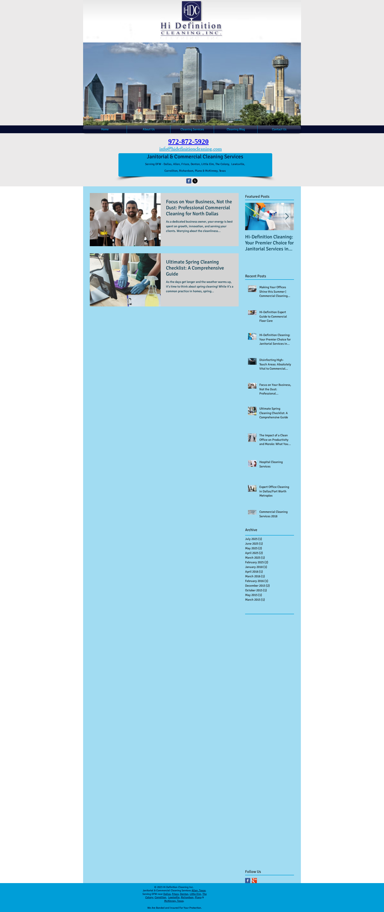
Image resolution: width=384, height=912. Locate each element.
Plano (198, 897)
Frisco (175, 894)
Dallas (167, 894)
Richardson (187, 897)
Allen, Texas (199, 890)
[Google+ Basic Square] (254, 880)
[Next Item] (287, 216)
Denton (184, 894)
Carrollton (160, 897)
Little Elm (195, 894)
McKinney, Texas (174, 901)
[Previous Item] (252, 216)
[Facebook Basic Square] (247, 880)
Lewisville (174, 897)
